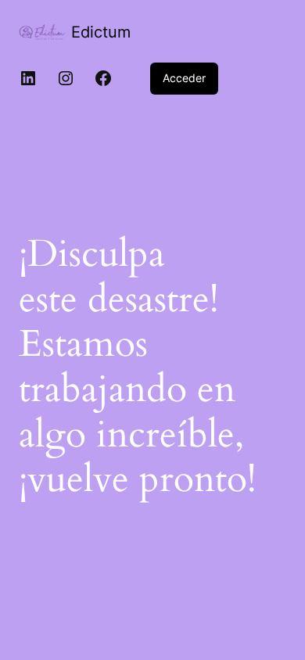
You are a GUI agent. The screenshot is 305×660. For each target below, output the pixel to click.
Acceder (184, 77)
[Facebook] (103, 78)
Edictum (101, 32)
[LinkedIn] (28, 78)
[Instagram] (65, 78)
